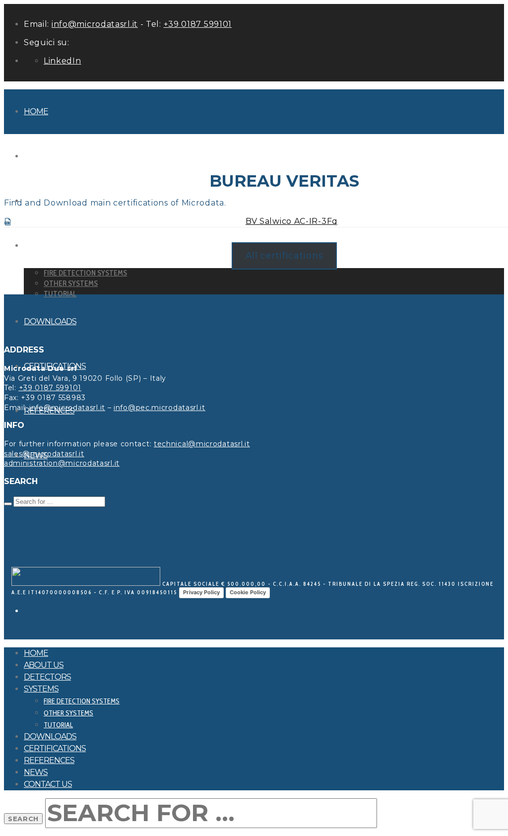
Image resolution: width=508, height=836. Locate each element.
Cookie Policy (248, 592)
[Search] (8, 503)
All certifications (284, 255)
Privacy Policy (201, 592)
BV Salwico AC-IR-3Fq (292, 221)
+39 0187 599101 (198, 24)
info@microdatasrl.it (95, 24)
